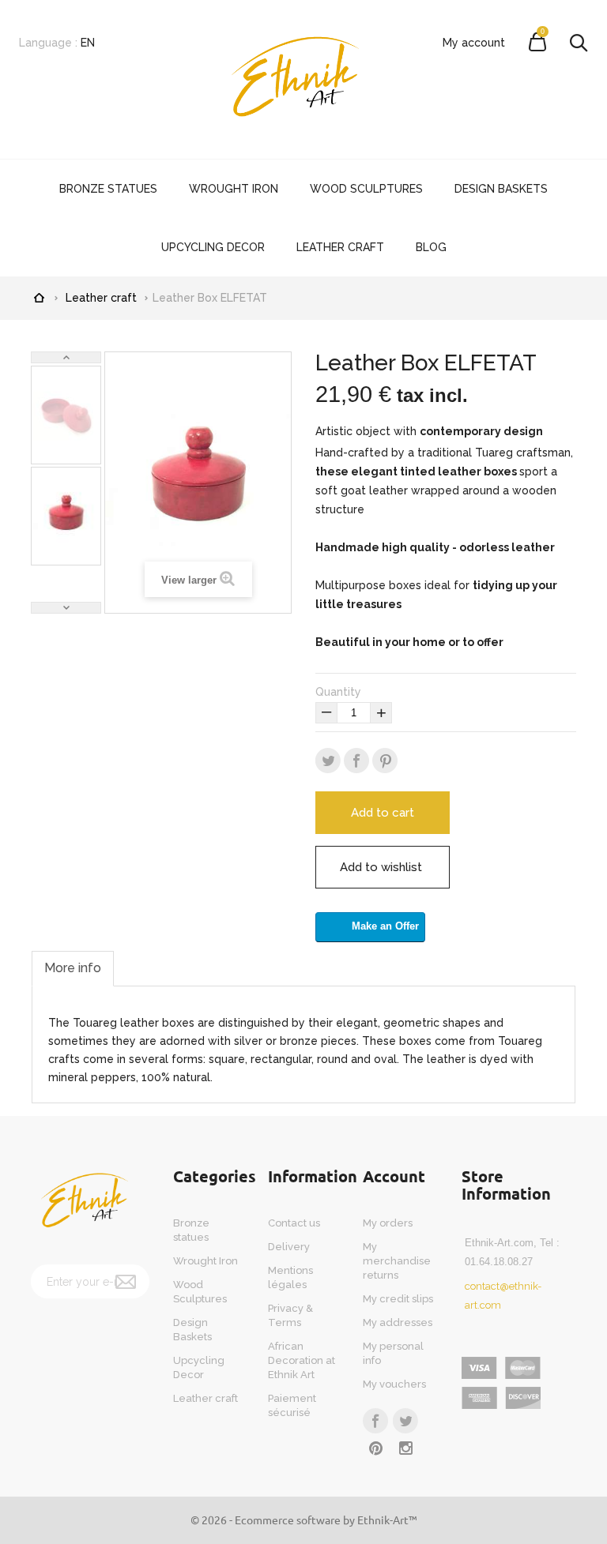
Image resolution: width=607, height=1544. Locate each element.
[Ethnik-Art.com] (303, 79)
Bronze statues (108, 188)
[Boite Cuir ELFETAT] (66, 414)
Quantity (338, 692)
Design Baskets (501, 188)
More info (72, 967)
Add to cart (382, 813)
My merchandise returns (397, 1261)
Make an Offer (385, 926)
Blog (431, 247)
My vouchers (394, 1384)
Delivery (289, 1247)
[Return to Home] (39, 296)
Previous (66, 357)
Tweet (328, 760)
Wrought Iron (233, 188)
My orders (388, 1223)
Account (394, 1176)
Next (66, 608)
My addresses (397, 1322)
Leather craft (340, 247)
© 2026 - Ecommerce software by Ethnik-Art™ (303, 1519)
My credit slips (398, 1299)
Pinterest (385, 760)
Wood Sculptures (366, 188)
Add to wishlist (381, 867)
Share (356, 760)
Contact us (294, 1223)
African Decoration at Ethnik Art (301, 1360)
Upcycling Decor (213, 247)
